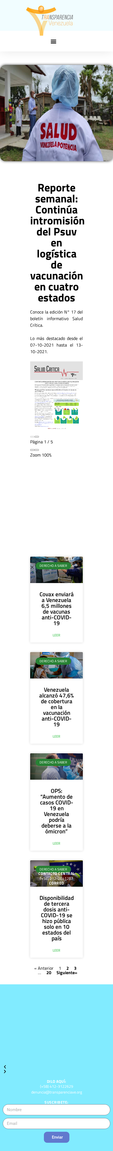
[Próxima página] (37, 437)
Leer (56, 635)
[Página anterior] (32, 437)
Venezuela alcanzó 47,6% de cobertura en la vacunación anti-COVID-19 (56, 707)
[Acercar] (37, 450)
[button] (53, 41)
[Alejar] (32, 450)
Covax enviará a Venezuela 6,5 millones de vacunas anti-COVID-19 (56, 608)
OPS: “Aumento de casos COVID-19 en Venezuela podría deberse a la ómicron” (56, 811)
